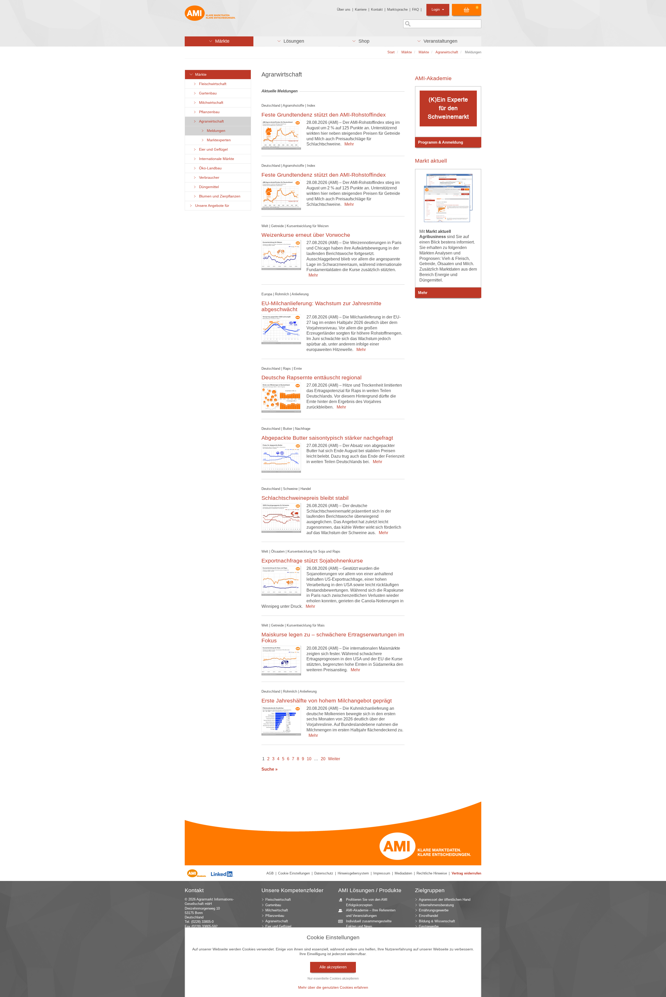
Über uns (343, 9)
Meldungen (215, 131)
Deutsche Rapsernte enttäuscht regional (311, 377)
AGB (270, 873)
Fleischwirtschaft (211, 84)
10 (309, 759)
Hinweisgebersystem (353, 873)
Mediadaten (403, 873)
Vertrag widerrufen (466, 873)
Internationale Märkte (215, 159)
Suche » (269, 769)
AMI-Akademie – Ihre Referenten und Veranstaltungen (370, 913)
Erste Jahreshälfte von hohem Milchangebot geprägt (326, 701)
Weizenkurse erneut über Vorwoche (305, 235)
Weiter (334, 759)
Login (436, 9)
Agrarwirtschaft (210, 121)
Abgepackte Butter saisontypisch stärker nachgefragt (327, 438)
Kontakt (377, 9)
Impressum (381, 873)
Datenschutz (323, 873)
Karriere (361, 9)
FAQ (415, 9)
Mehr (348, 144)
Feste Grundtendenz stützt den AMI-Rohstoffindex (323, 115)
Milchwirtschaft (210, 103)
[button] (219, 41)
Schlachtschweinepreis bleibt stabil (305, 498)
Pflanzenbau (208, 112)
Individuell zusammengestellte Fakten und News (369, 924)
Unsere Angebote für (211, 206)
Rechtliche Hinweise (432, 873)
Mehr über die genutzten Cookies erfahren (333, 987)
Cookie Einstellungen (294, 873)
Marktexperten (218, 140)
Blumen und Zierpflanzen (218, 196)
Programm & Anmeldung (440, 142)
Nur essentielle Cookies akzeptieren (333, 978)
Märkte (200, 74)
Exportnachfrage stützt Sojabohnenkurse (312, 561)
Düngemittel (208, 187)
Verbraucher (208, 178)
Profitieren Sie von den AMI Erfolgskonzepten (366, 902)
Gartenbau (207, 93)
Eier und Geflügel (212, 149)
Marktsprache (397, 9)
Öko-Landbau (209, 168)
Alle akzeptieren (333, 967)
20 (323, 759)
